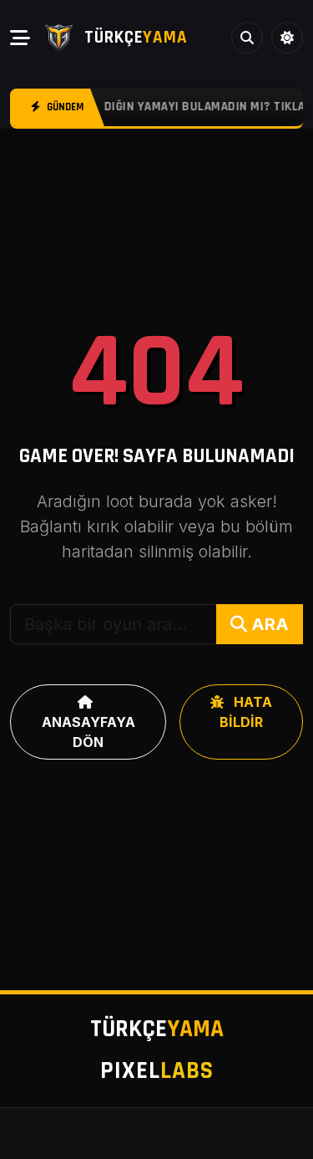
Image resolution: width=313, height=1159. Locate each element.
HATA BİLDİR (246, 712)
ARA (268, 624)
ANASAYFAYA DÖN (88, 732)
